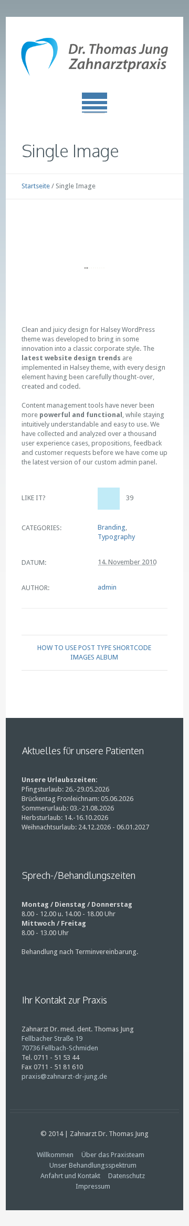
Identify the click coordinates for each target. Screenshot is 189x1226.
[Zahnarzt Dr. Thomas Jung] (94, 59)
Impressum (93, 1186)
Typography (116, 537)
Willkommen (55, 1155)
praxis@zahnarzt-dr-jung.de (64, 1076)
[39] (109, 499)
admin (107, 587)
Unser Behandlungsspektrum (92, 1165)
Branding (111, 527)
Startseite (36, 186)
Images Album (94, 657)
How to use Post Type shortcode (94, 648)
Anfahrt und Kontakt (70, 1176)
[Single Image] (94, 268)
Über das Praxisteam (112, 1155)
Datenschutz (126, 1176)
